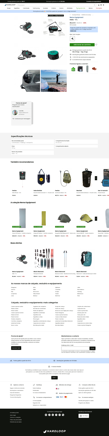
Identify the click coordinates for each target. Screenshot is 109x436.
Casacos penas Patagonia (84, 325)
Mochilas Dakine (59, 325)
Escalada (45, 8)
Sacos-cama (14, 325)
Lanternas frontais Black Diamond (63, 321)
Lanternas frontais (15, 323)
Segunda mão (81, 8)
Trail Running (36, 8)
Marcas (90, 8)
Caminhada (26, 8)
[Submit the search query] (94, 5)
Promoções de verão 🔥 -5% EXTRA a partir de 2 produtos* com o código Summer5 (54, 11)
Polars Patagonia (59, 312)
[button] (27, 27)
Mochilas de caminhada (39, 308)
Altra (34, 287)
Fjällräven (57, 287)
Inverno (61, 8)
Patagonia (13, 287)
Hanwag (79, 291)
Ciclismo (53, 8)
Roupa (8, 8)
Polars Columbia (59, 319)
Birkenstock (80, 293)
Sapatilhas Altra (81, 319)
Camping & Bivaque (76, 14)
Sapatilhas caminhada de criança (42, 321)
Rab (12, 291)
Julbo (78, 287)
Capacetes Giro (81, 308)
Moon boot (36, 291)
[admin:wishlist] (96, 44)
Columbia (57, 289)
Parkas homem (15, 314)
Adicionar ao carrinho (82, 45)
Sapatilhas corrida (37, 316)
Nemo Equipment (76, 17)
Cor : (75, 34)
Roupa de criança (59, 306)
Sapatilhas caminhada (39, 312)
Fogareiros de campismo (39, 306)
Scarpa (57, 291)
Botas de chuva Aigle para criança (64, 310)
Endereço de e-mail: (67, 345)
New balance (80, 289)
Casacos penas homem (17, 312)
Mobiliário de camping (86, 14)
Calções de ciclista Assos (83, 306)
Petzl (78, 295)
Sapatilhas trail (37, 314)
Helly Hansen (36, 293)
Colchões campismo (16, 321)
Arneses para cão (81, 312)
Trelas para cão (81, 314)
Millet (34, 289)
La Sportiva (14, 293)
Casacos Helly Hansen (61, 316)
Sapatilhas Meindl (59, 323)
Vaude (57, 293)
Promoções (99, 8)
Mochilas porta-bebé (38, 325)
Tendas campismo (16, 319)
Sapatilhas (16, 8)
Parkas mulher (14, 308)
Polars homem (15, 316)
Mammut (57, 295)
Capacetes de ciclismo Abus (84, 323)
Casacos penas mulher (17, 306)
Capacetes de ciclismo (39, 323)
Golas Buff (80, 321)
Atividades (69, 8)
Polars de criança (59, 308)
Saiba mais (73, 30)
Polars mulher (14, 310)
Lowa (12, 295)
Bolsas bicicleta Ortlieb (83, 316)
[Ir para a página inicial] (71, 14)
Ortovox (13, 289)
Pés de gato (36, 319)
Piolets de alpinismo (38, 310)
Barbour (35, 295)
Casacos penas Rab (82, 310)
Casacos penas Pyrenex (61, 314)
